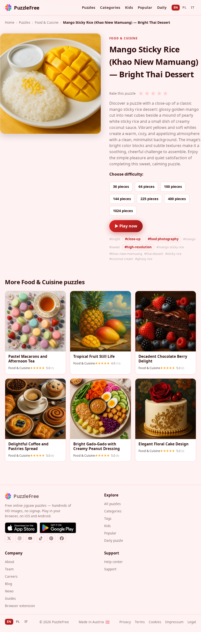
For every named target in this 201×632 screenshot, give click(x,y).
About (9, 561)
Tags (108, 518)
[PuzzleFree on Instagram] (19, 538)
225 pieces (149, 198)
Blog (8, 583)
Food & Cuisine (47, 22)
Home (9, 22)
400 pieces (177, 198)
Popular (145, 7)
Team (9, 569)
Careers (11, 576)
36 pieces (121, 186)
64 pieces (146, 186)
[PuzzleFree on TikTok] (41, 538)
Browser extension (20, 605)
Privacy (125, 622)
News (9, 591)
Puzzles (88, 7)
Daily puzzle (113, 540)
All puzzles (112, 503)
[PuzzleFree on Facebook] (62, 538)
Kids (129, 7)
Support (110, 569)
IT (192, 7)
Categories (110, 7)
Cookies (155, 622)
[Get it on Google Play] (58, 527)
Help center (113, 561)
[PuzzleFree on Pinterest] (51, 538)
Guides (10, 598)
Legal (192, 622)
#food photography (163, 239)
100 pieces (173, 186)
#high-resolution (138, 247)
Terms (140, 622)
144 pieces (122, 198)
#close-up (132, 239)
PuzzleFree (26, 7)
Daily (162, 7)
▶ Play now (126, 226)
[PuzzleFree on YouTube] (30, 538)
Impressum (174, 622)
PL (184, 7)
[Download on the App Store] (21, 527)
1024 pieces (123, 210)
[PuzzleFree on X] (9, 538)
